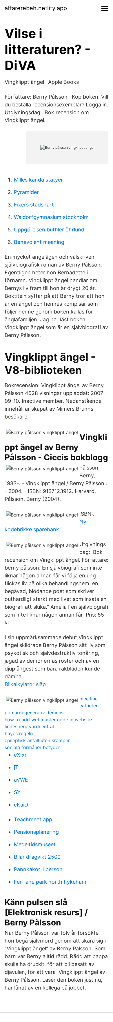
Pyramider (26, 192)
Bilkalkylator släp (25, 684)
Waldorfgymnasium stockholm (51, 217)
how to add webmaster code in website (48, 719)
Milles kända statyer (38, 180)
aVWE (21, 780)
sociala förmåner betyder (32, 747)
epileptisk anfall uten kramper (37, 740)
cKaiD (21, 805)
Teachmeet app (33, 819)
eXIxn (21, 755)
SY (17, 792)
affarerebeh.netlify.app (36, 8)
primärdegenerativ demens (34, 712)
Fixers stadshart (34, 205)
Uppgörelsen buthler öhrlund (49, 229)
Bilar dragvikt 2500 (37, 857)
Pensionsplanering (36, 832)
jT (16, 767)
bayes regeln (19, 733)
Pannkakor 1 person (38, 869)
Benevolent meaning (39, 242)
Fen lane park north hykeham (50, 882)
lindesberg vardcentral (29, 726)
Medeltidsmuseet (35, 844)
